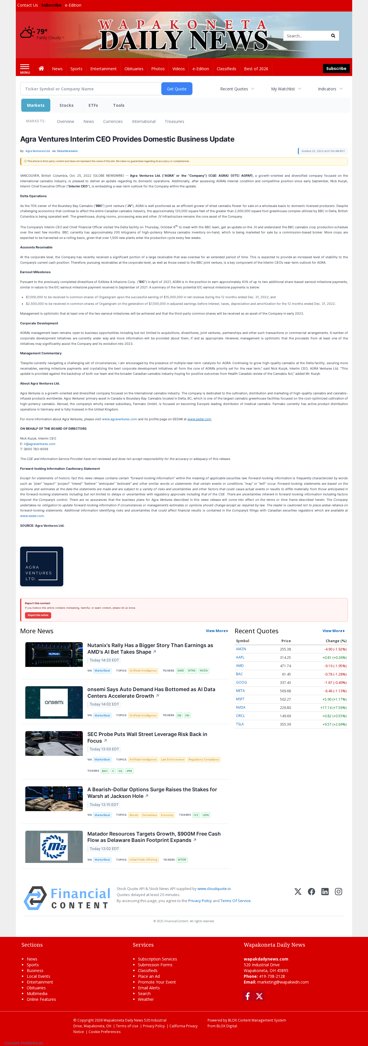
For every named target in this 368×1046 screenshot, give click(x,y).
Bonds (134, 815)
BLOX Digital (226, 1026)
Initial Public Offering (143, 859)
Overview (65, 121)
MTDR (182, 859)
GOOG (241, 682)
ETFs (93, 105)
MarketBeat (102, 670)
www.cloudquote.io (214, 888)
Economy (167, 815)
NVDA (204, 670)
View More (216, 630)
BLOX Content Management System (257, 1020)
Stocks (67, 105)
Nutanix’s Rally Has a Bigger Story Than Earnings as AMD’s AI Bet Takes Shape (150, 648)
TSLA (240, 724)
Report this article (38, 615)
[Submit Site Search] (333, 36)
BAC (105, 771)
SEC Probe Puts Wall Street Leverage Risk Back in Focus (147, 737)
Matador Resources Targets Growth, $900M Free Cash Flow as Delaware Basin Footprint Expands (154, 837)
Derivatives (149, 815)
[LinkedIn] (325, 898)
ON (187, 715)
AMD (180, 670)
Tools (118, 105)
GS (120, 771)
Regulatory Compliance (204, 759)
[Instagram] (338, 898)
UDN (206, 815)
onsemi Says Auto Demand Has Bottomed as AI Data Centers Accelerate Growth (151, 692)
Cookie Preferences (105, 1031)
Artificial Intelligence (143, 670)
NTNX (191, 670)
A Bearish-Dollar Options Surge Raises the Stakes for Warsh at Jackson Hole (152, 792)
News (88, 121)
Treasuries (174, 121)
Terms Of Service (236, 900)
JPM (129, 771)
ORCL (240, 715)
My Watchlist (283, 89)
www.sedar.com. (32, 516)
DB (179, 715)
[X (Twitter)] (298, 898)
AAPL (240, 657)
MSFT (240, 699)
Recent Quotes (234, 89)
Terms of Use (127, 1026)
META (240, 690)
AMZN (241, 648)
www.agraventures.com (119, 419)
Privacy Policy (200, 900)
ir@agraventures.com (39, 444)
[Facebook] (311, 898)
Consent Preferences (23, 1043)
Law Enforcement (173, 759)
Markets (36, 105)
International (144, 121)
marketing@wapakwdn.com (283, 982)
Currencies (113, 121)
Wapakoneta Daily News (123, 1020)
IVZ (196, 815)
